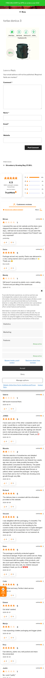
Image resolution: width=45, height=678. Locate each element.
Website (6, 135)
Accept (22, 368)
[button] (42, 291)
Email (6, 124)
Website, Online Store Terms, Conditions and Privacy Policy (19, 386)
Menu (24, 12)
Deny (23, 374)
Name (6, 113)
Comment (7, 82)
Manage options (22, 380)
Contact (40, 385)
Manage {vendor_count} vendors (12, 361)
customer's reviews (11, 186)
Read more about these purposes (33, 361)
